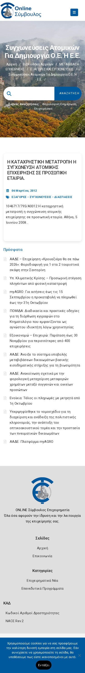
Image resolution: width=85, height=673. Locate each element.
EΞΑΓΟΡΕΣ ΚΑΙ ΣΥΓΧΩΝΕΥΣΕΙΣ (51, 69)
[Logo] (42, 494)
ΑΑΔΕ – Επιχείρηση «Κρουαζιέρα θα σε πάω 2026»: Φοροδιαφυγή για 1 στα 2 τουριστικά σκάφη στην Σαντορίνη (44, 264)
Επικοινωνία (42, 556)
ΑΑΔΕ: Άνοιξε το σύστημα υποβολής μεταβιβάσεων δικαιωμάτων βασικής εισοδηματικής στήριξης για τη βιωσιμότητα (45, 359)
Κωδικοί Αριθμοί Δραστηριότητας (32, 613)
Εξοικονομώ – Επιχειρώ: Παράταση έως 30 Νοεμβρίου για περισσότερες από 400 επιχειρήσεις (44, 340)
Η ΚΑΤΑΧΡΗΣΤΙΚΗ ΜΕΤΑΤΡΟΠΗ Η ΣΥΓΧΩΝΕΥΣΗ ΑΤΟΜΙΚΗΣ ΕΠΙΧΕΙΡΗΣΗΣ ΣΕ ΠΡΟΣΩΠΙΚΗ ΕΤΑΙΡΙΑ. (41, 170)
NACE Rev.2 (15, 621)
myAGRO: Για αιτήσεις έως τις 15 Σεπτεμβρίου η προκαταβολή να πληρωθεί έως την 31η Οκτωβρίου (43, 297)
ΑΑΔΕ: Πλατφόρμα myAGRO (31, 442)
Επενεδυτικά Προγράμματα (43, 588)
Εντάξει (43, 665)
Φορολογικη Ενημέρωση (59, 104)
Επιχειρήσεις (43, 108)
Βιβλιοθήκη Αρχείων (38, 64)
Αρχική (11, 64)
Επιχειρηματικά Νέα (42, 581)
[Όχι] (79, 657)
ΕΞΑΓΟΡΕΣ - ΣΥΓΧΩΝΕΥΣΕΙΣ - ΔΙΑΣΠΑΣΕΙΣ (42, 197)
